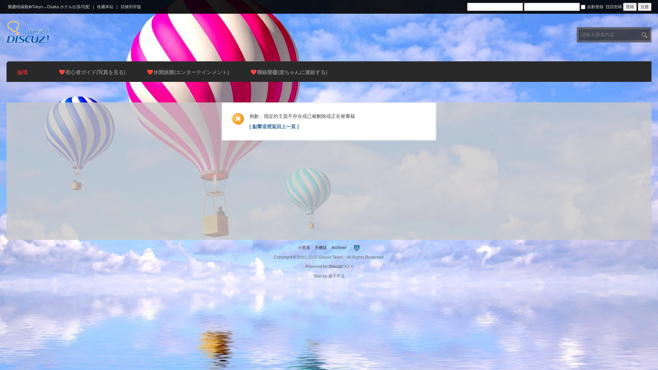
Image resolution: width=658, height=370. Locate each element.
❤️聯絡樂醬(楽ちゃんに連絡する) (289, 72)
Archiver (339, 247)
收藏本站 (105, 6)
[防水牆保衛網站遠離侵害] (356, 247)
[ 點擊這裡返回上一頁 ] (274, 126)
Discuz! (336, 266)
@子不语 (336, 276)
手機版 (321, 247)
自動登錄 (595, 6)
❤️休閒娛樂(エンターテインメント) (188, 72)
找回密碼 (614, 6)
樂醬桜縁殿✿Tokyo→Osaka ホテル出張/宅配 (49, 6)
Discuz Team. (331, 257)
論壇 (22, 72)
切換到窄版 (131, 6)
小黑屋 (304, 247)
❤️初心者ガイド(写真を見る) (92, 72)
